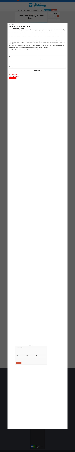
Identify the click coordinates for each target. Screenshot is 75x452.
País (9, 66)
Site (36, 355)
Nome (17, 355)
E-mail (27, 355)
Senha (10, 59)
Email (10, 56)
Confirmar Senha (40, 59)
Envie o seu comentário (19, 347)
